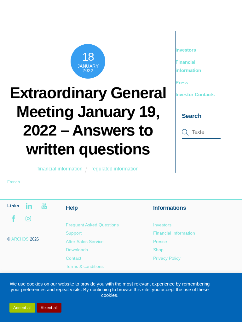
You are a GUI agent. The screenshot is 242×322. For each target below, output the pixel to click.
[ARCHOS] (52, 19)
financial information (60, 168)
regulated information (115, 168)
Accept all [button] (22, 307)
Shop (158, 249)
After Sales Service (85, 241)
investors (186, 50)
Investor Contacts (195, 94)
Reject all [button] (49, 307)
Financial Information (174, 233)
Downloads (77, 249)
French (13, 182)
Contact (73, 258)
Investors (162, 224)
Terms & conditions (85, 266)
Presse (160, 241)
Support (74, 233)
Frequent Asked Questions (92, 224)
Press (182, 82)
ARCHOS (20, 239)
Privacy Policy (167, 258)
